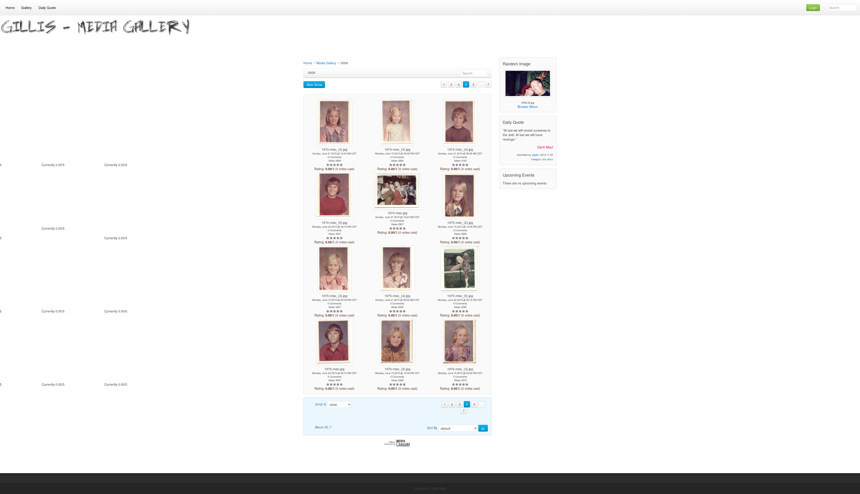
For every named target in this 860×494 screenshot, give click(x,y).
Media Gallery (326, 63)
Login (813, 7)
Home (307, 63)
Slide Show (314, 84)
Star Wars (547, 159)
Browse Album (528, 106)
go (483, 428)
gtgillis (535, 154)
